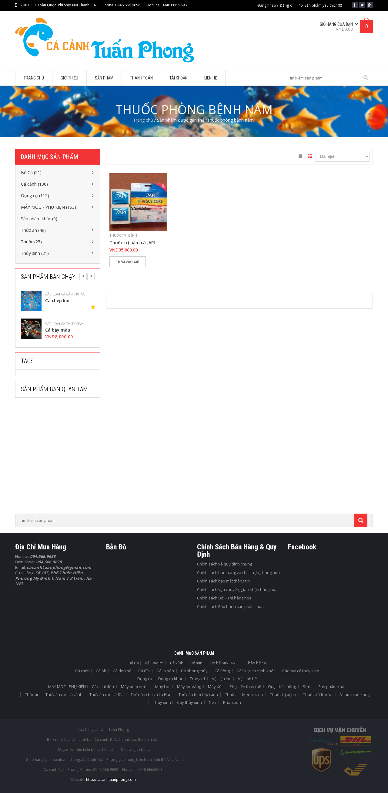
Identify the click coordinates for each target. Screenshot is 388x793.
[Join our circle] (370, 5)
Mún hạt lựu (72, 330)
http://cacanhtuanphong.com (111, 779)
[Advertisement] (60, 457)
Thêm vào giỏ (127, 262)
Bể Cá (134, 663)
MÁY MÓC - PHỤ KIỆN (67, 686)
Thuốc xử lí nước (318, 694)
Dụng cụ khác (170, 678)
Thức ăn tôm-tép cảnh (198, 694)
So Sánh (135, 272)
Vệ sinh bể (247, 678)
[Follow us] (362, 5)
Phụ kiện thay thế (245, 686)
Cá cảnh (82, 670)
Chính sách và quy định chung (224, 564)
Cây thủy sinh (189, 702)
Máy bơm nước (134, 686)
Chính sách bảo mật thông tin (223, 581)
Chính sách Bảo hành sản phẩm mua (230, 606)
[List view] (299, 157)
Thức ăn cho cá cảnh (63, 694)
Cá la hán (165, 670)
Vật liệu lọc (221, 678)
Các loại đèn (103, 686)
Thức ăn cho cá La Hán (151, 694)
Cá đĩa (144, 670)
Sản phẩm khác (332, 686)
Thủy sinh (162, 702)
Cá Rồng (222, 670)
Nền (212, 702)
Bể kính (176, 663)
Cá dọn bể (122, 670)
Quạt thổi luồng (282, 686)
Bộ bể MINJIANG (224, 663)
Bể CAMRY (154, 663)
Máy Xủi (215, 686)
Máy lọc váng (189, 686)
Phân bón (232, 702)
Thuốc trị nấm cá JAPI (132, 242)
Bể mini (196, 663)
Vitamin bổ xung (355, 694)
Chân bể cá (256, 663)
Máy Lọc (162, 686)
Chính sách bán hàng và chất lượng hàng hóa (238, 572)
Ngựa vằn (69, 300)
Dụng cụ (144, 678)
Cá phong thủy (194, 670)
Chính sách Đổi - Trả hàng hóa (224, 598)
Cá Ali (101, 670)
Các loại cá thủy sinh (78, 294)
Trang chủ (143, 120)
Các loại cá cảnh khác (256, 670)
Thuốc (230, 694)
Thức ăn (32, 694)
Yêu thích (116, 272)
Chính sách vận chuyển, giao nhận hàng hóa (237, 589)
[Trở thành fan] (355, 5)
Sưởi (307, 686)
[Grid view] (310, 157)
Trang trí (197, 678)
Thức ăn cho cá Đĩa (106, 694)
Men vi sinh (252, 694)
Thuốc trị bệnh (123, 235)
